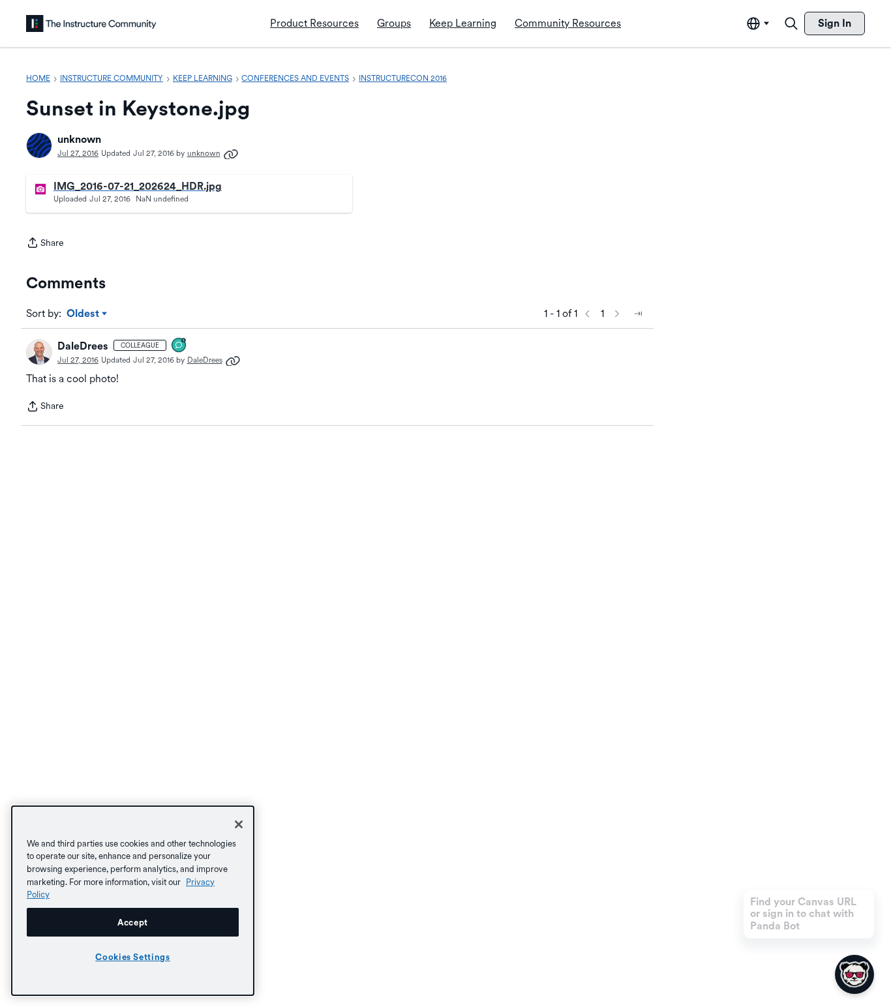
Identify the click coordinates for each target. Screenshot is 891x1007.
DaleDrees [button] (82, 346)
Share (45, 243)
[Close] (238, 824)
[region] (132, 901)
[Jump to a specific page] (637, 313)
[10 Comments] (179, 346)
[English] (91, 23)
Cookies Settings (132, 957)
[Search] (791, 23)
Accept (132, 922)
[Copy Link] (231, 153)
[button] (39, 145)
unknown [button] (79, 139)
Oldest (84, 314)
